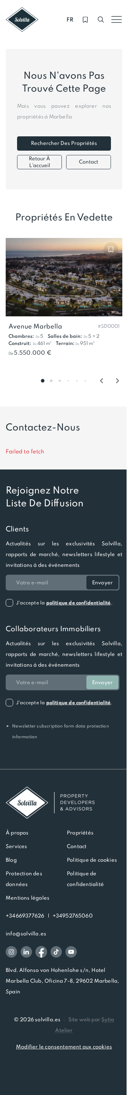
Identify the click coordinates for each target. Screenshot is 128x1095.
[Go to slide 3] (59, 380)
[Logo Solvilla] (64, 803)
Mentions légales (27, 898)
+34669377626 (25, 916)
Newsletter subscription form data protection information (57, 731)
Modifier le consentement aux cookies (64, 1047)
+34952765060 (73, 916)
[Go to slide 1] (42, 380)
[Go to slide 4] (68, 380)
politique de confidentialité (78, 603)
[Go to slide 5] (77, 380)
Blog (11, 860)
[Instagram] (11, 952)
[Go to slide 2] (51, 380)
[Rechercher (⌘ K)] (101, 19)
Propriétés (80, 833)
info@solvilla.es (26, 933)
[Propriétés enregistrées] (85, 19)
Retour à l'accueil (39, 162)
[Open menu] (116, 19)
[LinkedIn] (26, 952)
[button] (108, 325)
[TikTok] (56, 952)
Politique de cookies (92, 860)
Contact (88, 162)
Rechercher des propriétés (64, 143)
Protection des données (24, 878)
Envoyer (102, 582)
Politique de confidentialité (85, 878)
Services (16, 846)
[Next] (117, 381)
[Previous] (102, 381)
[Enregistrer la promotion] (111, 249)
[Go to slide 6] (85, 380)
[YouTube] (71, 952)
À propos (17, 833)
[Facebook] (41, 952)
